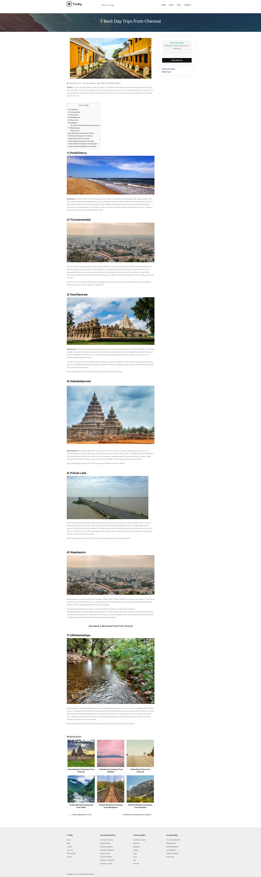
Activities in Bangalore (107, 850)
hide (87, 105)
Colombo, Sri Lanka (139, 840)
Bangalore (136, 847)
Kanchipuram (71, 349)
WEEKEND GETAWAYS (114, 83)
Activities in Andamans (107, 860)
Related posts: (75, 131)
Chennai (70, 87)
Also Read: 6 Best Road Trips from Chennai (85, 125)
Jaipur (135, 853)
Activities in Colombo (106, 840)
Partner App (170, 857)
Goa (134, 860)
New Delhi (136, 843)
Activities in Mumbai (106, 847)
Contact (187, 5)
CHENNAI (103, 83)
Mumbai (135, 850)
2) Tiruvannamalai (74, 112)
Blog (179, 5)
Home (163, 5)
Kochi (135, 857)
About (171, 5)
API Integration (171, 850)
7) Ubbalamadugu (74, 128)
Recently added (169, 69)
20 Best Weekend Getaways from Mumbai (82, 146)
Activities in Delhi (105, 843)
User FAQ (70, 850)
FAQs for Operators (172, 853)
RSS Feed (167, 72)
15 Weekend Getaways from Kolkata (80, 136)
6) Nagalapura (72, 123)
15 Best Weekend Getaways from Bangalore (83, 144)
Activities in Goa (105, 853)
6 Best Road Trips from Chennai (78, 138)
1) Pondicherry (73, 109)
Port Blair (136, 863)
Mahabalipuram (72, 451)
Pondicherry (71, 199)
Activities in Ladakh (106, 863)
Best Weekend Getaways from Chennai (81, 133)
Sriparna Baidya (90, 83)
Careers (69, 857)
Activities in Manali (106, 857)
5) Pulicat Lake (73, 120)
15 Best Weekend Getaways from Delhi (81, 141)
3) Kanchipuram (73, 115)
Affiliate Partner (171, 843)
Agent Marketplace (172, 847)
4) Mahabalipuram (74, 117)
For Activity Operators (173, 840)
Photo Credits (71, 853)
